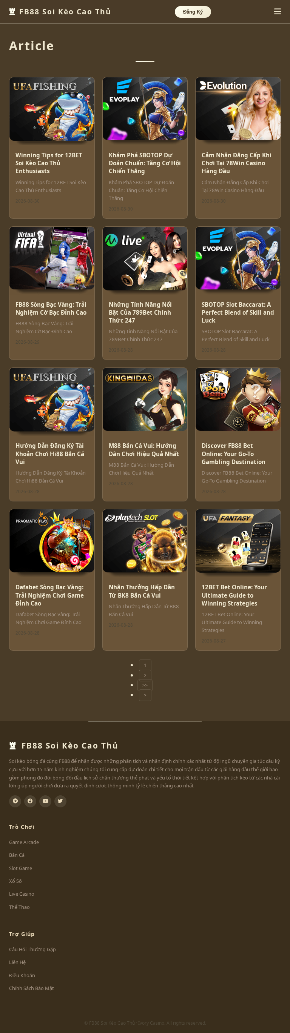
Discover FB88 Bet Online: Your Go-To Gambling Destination (233, 454)
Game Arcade (24, 842)
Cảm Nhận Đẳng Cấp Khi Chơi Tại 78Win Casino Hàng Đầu (236, 163)
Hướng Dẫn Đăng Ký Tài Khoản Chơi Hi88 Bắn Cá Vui (49, 454)
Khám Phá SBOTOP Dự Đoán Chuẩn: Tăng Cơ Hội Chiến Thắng (145, 163)
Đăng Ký (193, 12)
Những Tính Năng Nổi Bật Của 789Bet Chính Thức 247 (140, 312)
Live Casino (21, 893)
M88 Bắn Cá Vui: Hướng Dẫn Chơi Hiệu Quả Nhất (144, 449)
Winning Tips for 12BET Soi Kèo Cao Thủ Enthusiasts (48, 163)
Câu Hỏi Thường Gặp (32, 949)
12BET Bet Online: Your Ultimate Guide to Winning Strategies (234, 595)
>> (145, 685)
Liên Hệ (17, 962)
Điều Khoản (22, 975)
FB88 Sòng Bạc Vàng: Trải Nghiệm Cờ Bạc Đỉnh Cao (50, 308)
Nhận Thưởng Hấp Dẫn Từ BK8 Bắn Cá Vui (142, 591)
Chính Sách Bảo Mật (31, 988)
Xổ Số (15, 881)
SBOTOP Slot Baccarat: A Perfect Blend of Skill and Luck (238, 312)
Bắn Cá (17, 855)
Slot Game (20, 868)
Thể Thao (19, 907)
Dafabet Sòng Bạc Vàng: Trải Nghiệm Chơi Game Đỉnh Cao (49, 595)
